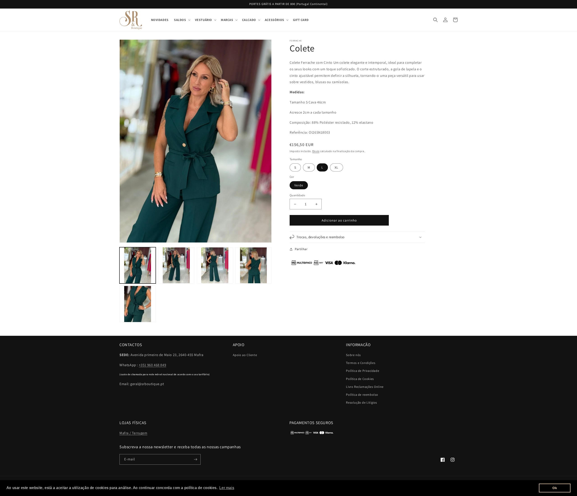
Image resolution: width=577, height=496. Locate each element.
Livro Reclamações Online (364, 387)
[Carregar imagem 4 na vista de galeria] (253, 265)
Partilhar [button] (301, 249)
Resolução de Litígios (361, 402)
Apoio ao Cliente (245, 355)
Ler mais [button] (226, 488)
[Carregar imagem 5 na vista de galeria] (137, 304)
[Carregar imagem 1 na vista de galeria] (137, 265)
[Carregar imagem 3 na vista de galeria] (215, 265)
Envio (316, 151)
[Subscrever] (195, 459)
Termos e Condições (360, 363)
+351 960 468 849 (152, 365)
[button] (181, 20)
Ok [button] (554, 488)
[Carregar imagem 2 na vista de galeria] (176, 265)
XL (336, 167)
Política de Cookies (360, 379)
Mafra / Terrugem (133, 433)
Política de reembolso (362, 395)
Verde (298, 185)
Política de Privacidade (362, 371)
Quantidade (297, 195)
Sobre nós (353, 355)
